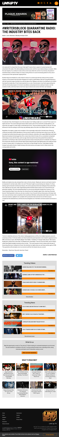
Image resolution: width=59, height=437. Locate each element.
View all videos (29, 296)
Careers (18, 415)
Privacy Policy (19, 419)
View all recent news (29, 336)
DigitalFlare (20, 427)
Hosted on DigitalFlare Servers (8, 428)
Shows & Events (5, 423)
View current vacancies (29, 352)
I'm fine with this (50, 434)
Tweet (20, 255)
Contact (18, 417)
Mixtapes (4, 417)
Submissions (19, 413)
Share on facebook (9, 255)
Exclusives (4, 421)
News (8, 23)
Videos (3, 419)
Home (4, 23)
